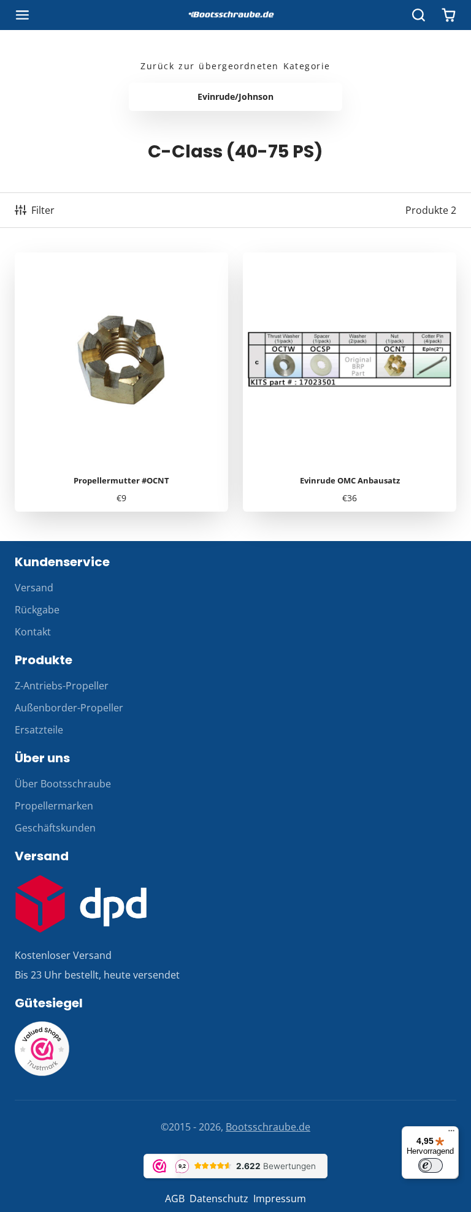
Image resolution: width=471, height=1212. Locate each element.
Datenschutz (219, 1198)
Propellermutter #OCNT (121, 382)
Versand (34, 587)
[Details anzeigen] (81, 903)
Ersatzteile (39, 730)
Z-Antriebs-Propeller (62, 685)
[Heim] (235, 15)
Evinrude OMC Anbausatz (349, 382)
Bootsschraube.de (268, 1127)
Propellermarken (54, 805)
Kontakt (33, 631)
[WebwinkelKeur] (42, 1073)
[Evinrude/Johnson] (235, 97)
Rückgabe (37, 609)
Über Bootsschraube (63, 783)
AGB (175, 1198)
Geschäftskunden (55, 828)
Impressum (279, 1198)
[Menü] (451, 1133)
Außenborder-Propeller (69, 707)
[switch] (430, 1165)
